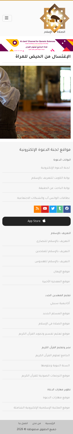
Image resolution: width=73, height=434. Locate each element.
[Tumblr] (60, 209)
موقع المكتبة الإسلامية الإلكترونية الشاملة (42, 408)
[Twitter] (53, 209)
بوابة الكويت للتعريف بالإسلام (50, 178)
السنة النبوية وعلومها (55, 365)
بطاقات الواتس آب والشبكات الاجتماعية (43, 198)
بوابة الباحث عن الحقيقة (54, 188)
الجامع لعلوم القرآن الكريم (52, 355)
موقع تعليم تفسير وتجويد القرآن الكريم (44, 334)
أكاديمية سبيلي (60, 303)
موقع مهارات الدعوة (56, 397)
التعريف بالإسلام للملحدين (53, 251)
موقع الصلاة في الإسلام (54, 324)
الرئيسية (50, 423)
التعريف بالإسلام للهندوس (52, 261)
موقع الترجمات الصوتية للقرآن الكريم (46, 376)
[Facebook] (67, 209)
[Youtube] (45, 209)
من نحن (36, 423)
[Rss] (37, 209)
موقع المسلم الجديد (56, 313)
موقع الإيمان (62, 271)
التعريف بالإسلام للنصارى (53, 241)
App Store (34, 221)
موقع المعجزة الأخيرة (56, 281)
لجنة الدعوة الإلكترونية (55, 168)
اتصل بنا (23, 423)
